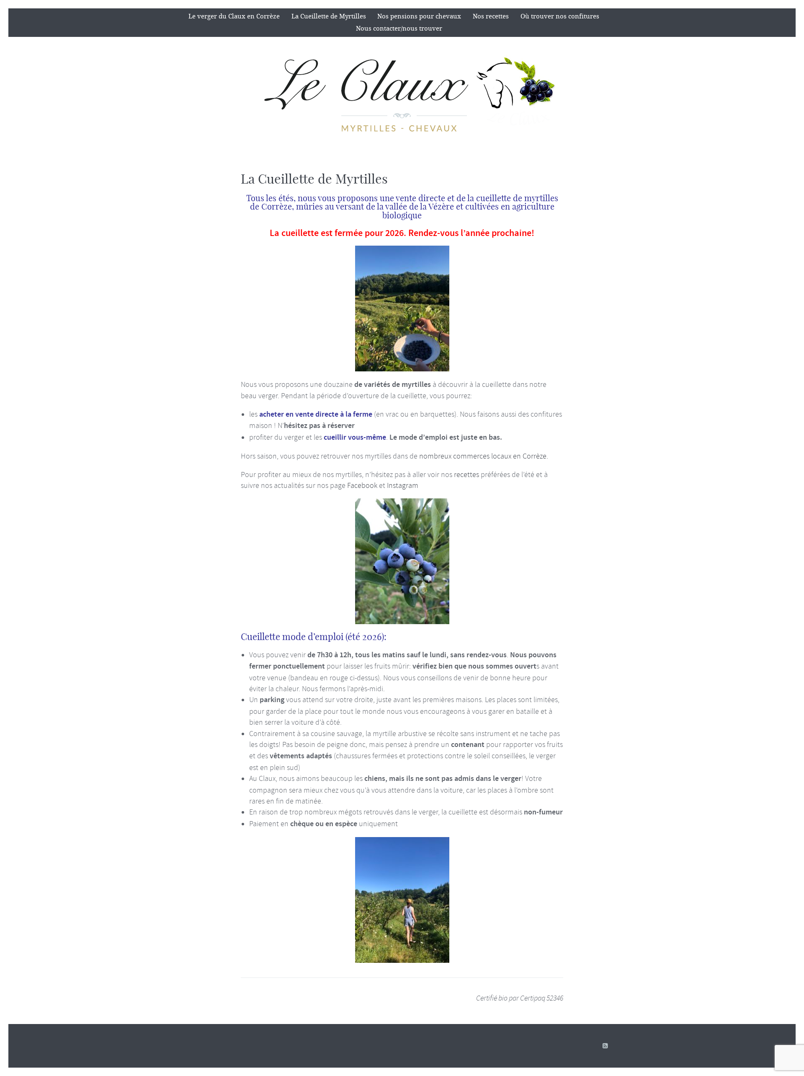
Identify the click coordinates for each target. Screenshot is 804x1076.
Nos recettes (491, 16)
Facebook (362, 485)
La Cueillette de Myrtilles (328, 16)
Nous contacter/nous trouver (399, 28)
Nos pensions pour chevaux (419, 16)
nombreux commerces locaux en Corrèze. (483, 456)
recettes (466, 474)
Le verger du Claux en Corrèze (234, 16)
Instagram (402, 485)
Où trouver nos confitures (560, 16)
